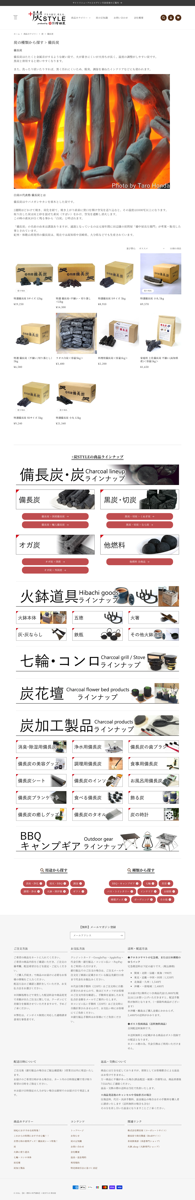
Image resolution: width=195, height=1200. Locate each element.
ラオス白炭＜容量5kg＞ (69, 358)
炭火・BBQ (56, 883)
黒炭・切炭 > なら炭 (137, 525)
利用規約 (75, 1162)
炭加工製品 (19, 1167)
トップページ (77, 1130)
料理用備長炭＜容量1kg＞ (113, 358)
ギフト (77, 891)
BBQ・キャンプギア (123, 883)
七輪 (148, 883)
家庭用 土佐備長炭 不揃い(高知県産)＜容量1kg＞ (159, 360)
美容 (164, 883)
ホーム (17, 33)
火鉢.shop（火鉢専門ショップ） (144, 1146)
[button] (80, 17)
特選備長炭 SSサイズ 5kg (28, 417)
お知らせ (75, 1135)
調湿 (75, 883)
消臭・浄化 (32, 883)
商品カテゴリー (31, 33)
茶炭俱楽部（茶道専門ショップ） (144, 1141)
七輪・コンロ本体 (23, 1157)
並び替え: (131, 248)
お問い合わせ (77, 1146)
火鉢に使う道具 (21, 1151)
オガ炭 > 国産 (53, 561)
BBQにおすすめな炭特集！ (27, 1130)
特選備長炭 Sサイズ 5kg (112, 298)
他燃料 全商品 (137, 561)
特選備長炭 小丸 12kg (68, 417)
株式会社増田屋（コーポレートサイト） (148, 1130)
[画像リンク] (41, 617)
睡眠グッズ (117, 899)
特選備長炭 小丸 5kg (152, 298)
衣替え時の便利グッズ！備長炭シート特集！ (36, 1141)
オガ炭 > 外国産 (53, 570)
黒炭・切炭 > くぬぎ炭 (137, 516)
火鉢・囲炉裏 (54, 891)
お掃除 (168, 891)
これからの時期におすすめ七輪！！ (31, 1135)
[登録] (121, 935)
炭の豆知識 (76, 1141)
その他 (164, 899)
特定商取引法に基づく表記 (84, 1167)
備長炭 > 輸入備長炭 (53, 525)
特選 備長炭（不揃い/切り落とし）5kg (33, 360)
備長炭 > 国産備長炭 (53, 516)
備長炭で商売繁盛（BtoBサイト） (144, 1135)
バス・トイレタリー (118, 891)
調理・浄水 (30, 891)
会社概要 (75, 1151)
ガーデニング (141, 899)
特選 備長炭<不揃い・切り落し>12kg (73, 300)
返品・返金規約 (78, 1157)
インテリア (146, 891)
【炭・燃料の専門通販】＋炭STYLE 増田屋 (38, 1193)
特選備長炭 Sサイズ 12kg (28, 298)
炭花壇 (17, 1162)
